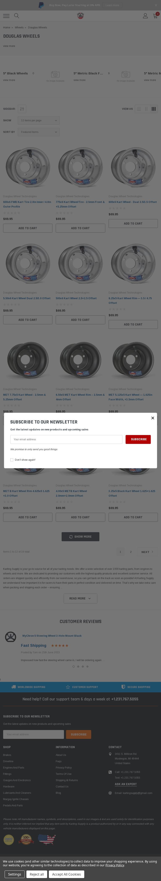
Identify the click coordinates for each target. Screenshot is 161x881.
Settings (14, 874)
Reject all (37, 874)
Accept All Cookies (66, 874)
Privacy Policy (114, 865)
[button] (153, 418)
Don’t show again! (25, 459)
